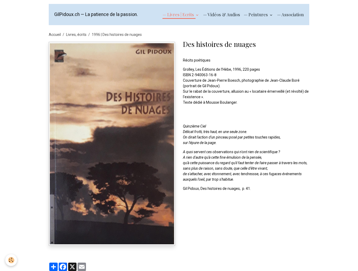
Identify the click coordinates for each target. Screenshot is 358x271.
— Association (290, 14)
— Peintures (256, 14)
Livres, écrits (76, 34)
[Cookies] (11, 260)
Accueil (55, 34)
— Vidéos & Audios (221, 14)
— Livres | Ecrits (178, 14)
